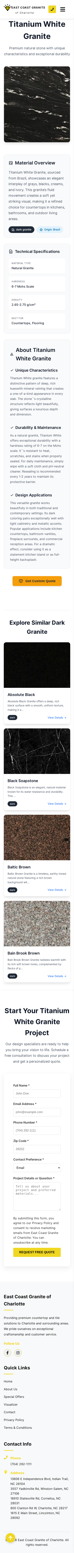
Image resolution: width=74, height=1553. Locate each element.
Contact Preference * (28, 1159)
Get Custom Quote (40, 581)
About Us (10, 1389)
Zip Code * (21, 1141)
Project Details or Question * (34, 1178)
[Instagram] (18, 1353)
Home (8, 1381)
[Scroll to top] (10, 1538)
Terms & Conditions (18, 1428)
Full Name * (21, 1085)
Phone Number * (25, 1122)
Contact (9, 1412)
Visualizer (11, 1404)
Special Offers (14, 1397)
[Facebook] (7, 1353)
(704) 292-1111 (20, 1464)
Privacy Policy (14, 1420)
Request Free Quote (37, 1252)
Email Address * (25, 1104)
